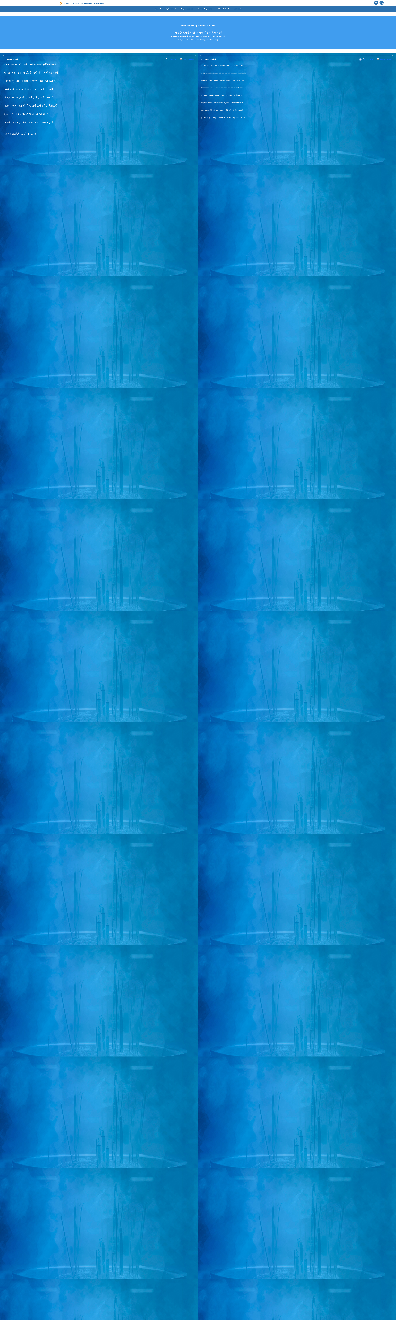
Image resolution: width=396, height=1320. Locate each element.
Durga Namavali (186, 9)
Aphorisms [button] (170, 9)
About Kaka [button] (223, 9)
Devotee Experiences (205, 9)
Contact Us (238, 9)
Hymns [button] (157, 9)
